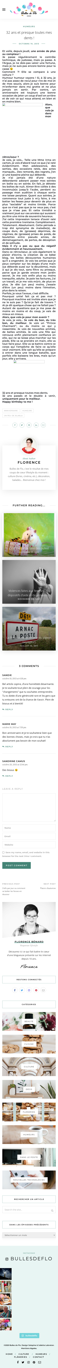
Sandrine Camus (13, 761)
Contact (38, 1357)
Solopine (32, 1345)
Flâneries (20, 1357)
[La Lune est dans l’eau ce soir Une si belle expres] (6, 1274)
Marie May (9, 724)
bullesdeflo (32, 1259)
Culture (24, 1354)
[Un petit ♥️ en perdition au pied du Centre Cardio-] (6, 1286)
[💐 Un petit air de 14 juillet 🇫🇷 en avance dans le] (6, 1324)
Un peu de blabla (13, 416)
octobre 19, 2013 (29, 44)
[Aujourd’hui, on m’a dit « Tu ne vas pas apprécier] (6, 1312)
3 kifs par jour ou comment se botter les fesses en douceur (13, 891)
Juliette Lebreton (46, 1345)
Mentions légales (29, 1348)
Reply (9, 709)
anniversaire (11, 411)
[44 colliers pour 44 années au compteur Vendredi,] (6, 1299)
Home (9, 1354)
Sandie (7, 675)
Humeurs (29, 26)
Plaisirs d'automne (48, 888)
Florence (29, 462)
